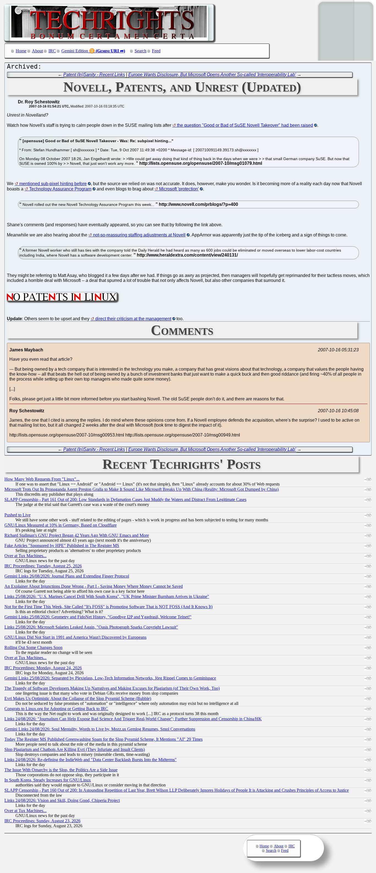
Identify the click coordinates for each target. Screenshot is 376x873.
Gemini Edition (74, 50)
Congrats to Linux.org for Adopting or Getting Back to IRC (56, 708)
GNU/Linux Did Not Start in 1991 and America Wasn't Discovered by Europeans (75, 637)
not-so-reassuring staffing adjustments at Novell (139, 235)
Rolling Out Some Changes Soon (33, 647)
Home (21, 50)
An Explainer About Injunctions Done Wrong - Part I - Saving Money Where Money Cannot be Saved (93, 586)
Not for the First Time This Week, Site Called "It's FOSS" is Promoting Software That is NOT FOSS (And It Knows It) (108, 606)
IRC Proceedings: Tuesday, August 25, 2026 (43, 566)
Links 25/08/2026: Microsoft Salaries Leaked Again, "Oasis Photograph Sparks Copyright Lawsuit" (91, 627)
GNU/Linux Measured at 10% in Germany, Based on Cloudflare (60, 525)
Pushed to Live (17, 515)
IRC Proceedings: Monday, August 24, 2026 (43, 667)
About (37, 50)
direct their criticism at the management (133, 318)
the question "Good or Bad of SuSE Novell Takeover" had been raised (245, 125)
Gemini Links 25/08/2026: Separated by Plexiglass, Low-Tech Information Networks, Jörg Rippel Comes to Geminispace (110, 678)
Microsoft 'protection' (179, 189)
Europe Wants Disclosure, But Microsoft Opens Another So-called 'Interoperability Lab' (212, 74)
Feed (156, 50)
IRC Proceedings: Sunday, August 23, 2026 (42, 820)
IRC (52, 50)
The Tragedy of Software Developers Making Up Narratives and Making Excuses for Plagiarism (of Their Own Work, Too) (112, 688)
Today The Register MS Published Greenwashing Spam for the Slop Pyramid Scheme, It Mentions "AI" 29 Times (103, 739)
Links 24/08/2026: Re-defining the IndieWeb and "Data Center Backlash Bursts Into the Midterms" (90, 759)
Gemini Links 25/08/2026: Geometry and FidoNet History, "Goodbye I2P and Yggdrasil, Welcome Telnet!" (98, 617)
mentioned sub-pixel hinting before (53, 183)
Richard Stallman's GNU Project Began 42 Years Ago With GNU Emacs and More (76, 535)
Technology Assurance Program (60, 189)
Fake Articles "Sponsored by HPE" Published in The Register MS (61, 545)
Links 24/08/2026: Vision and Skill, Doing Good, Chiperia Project (62, 800)
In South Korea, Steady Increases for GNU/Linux (47, 780)
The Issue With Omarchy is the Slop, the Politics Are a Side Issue (61, 769)
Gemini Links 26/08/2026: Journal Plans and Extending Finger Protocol (66, 576)
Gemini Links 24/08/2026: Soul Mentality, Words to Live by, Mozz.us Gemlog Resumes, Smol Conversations (99, 729)
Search (140, 50)
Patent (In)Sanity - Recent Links (94, 74)
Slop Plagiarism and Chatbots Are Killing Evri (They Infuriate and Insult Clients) (74, 749)
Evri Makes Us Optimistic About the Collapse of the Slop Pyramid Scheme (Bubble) (77, 698)
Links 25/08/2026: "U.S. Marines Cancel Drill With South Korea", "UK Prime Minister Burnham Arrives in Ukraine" (106, 596)
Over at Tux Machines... (25, 555)
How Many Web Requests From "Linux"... (42, 479)
